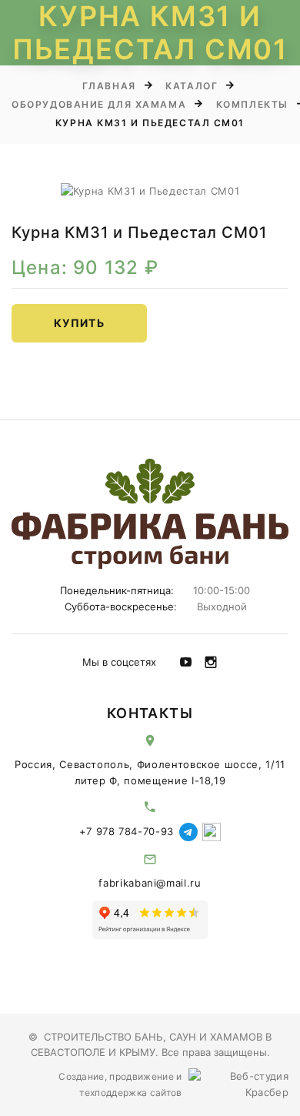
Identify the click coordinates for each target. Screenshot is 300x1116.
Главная (109, 86)
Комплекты (252, 104)
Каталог (191, 86)
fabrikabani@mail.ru (149, 883)
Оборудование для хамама (99, 104)
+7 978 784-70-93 (126, 831)
